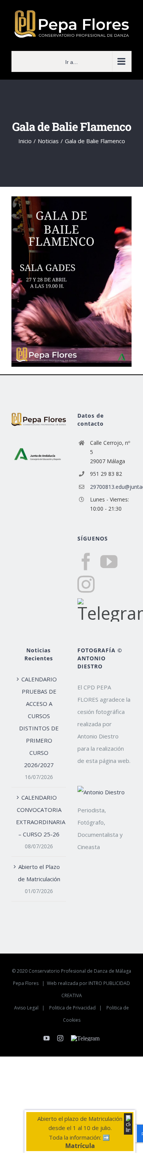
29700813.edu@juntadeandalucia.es (111, 486)
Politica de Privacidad (72, 1007)
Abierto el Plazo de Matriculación (39, 873)
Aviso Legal (26, 1007)
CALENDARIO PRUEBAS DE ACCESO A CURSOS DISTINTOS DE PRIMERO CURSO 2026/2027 (39, 722)
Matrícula (80, 1146)
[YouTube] (108, 561)
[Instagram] (86, 584)
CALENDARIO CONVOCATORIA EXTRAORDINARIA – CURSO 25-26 (39, 816)
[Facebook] (86, 561)
